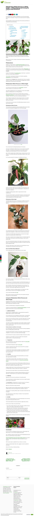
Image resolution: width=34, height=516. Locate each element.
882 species (26, 68)
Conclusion (22, 38)
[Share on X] (10, 14)
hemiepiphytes (8, 77)
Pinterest (21, 277)
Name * (8, 477)
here (17, 292)
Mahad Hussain (10, 452)
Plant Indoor (7, 454)
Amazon (16, 492)
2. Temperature (24, 32)
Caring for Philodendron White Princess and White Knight (24, 27)
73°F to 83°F (27, 341)
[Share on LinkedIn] (17, 14)
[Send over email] (14, 14)
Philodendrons (11, 26)
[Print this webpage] (15, 14)
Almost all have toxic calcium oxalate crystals (15, 437)
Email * (19, 477)
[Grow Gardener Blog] (10, 2)
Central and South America (20, 64)
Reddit (21, 144)
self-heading (21, 87)
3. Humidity (24, 33)
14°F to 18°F (20, 344)
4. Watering (24, 35)
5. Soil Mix (24, 36)
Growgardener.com (6, 486)
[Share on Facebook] (9, 14)
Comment (7, 468)
